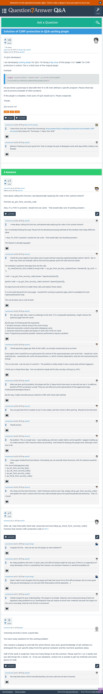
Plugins (20, 50)
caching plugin (24, 62)
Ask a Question (47, 22)
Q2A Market (96, 692)
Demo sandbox (20, 692)
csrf (12, 112)
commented (9, 125)
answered (7, 188)
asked (6, 50)
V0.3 (46, 529)
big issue (54, 62)
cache (6, 112)
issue (17, 112)
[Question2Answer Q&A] (37, 10)
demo (62, 3)
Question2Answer (72, 692)
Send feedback (8, 692)
